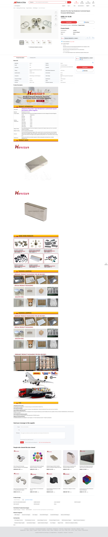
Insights (82, 528)
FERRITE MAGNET (77, 502)
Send (22, 442)
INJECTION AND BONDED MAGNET (20, 502)
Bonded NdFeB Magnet (54, 514)
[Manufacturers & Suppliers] (20, 2)
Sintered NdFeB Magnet (44, 514)
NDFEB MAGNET (37, 504)
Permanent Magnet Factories (54, 520)
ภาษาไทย (72, 530)
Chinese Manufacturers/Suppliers (41, 528)
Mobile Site (78, 528)
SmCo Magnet (35, 514)
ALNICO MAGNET (57, 502)
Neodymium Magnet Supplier (19, 522)
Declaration (65, 532)
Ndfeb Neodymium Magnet (66, 520)
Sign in (93, 2)
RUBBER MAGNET (37, 502)
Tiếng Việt (79, 530)
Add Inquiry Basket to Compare (36, 47)
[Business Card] (92, 62)
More (14, 524)
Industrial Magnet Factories (42, 520)
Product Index (73, 528)
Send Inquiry (68, 22)
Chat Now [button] (87, 22)
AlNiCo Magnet (17, 514)
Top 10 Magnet (52, 522)
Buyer (69, 5)
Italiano (48, 530)
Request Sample (81, 25)
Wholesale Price (55, 528)
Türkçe (76, 530)
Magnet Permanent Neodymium (79, 520)
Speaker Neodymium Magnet (43, 522)
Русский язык (44, 530)
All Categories (17, 5)
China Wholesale (49, 528)
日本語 (66, 530)
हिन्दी (69, 530)
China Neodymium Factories (30, 520)
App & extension (81, 5)
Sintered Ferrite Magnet (26, 514)
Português (35, 530)
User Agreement (60, 532)
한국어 (63, 530)
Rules (94, 5)
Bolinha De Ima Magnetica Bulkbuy (71, 522)
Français (39, 530)
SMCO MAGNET (16, 504)
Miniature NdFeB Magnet (65, 514)
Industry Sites (61, 528)
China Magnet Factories (18, 520)
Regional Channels (67, 528)
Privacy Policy (71, 532)
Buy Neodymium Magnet (31, 522)
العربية (60, 530)
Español (31, 530)
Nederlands (56, 530)
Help (74, 5)
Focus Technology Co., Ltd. (47, 532)
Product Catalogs (29, 499)
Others (55, 504)
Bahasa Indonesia (85, 530)
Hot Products (26, 528)
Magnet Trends (60, 522)
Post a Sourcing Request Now (45, 442)
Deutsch (52, 530)
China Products (32, 528)
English (28, 530)
